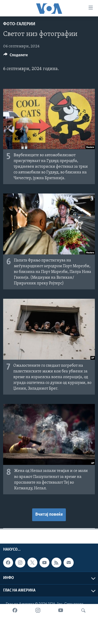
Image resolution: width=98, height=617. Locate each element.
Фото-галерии (19, 24)
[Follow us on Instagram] (20, 563)
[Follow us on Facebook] (8, 563)
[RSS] (56, 563)
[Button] (15, 56)
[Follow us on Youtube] (44, 563)
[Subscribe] (68, 563)
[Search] (83, 610)
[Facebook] (15, 610)
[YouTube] (61, 610)
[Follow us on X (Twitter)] (32, 563)
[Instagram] (38, 610)
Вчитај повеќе (49, 514)
